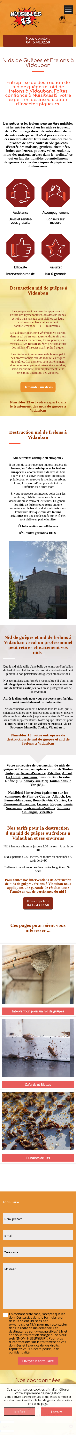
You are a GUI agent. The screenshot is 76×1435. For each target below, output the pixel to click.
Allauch (58, 796)
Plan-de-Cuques (38, 796)
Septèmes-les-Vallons (39, 808)
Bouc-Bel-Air (42, 800)
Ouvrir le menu (68, 9)
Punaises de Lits (38, 1158)
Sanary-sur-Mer (35, 781)
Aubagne (12, 773)
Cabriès (60, 800)
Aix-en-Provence (33, 773)
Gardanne (30, 777)
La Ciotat (13, 777)
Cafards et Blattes (38, 1084)
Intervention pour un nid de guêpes (38, 1011)
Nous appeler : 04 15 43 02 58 (38, 903)
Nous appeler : (38, 40)
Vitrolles (54, 773)
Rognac (56, 804)
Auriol (67, 773)
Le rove (42, 804)
